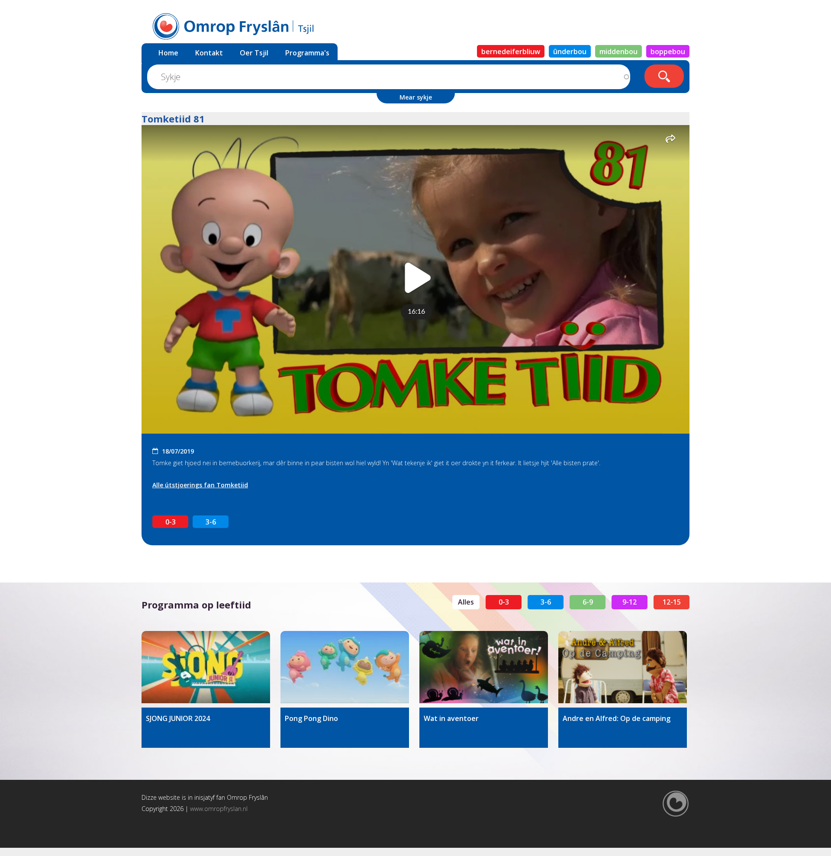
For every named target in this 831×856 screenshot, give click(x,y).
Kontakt (209, 53)
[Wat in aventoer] (483, 667)
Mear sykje (415, 97)
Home (168, 53)
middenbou (618, 51)
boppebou (668, 51)
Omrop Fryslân (247, 797)
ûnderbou (569, 51)
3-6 (211, 522)
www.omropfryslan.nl (219, 809)
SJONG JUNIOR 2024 (178, 718)
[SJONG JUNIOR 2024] (206, 667)
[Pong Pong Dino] (344, 667)
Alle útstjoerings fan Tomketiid (200, 485)
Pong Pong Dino (311, 718)
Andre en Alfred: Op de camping (616, 718)
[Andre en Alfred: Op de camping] (622, 667)
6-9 (588, 602)
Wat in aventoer (451, 718)
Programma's (307, 53)
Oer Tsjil (254, 53)
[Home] (251, 26)
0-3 (170, 522)
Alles (466, 602)
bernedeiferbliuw (510, 51)
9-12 (629, 602)
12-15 (672, 602)
